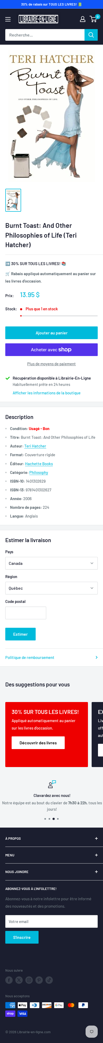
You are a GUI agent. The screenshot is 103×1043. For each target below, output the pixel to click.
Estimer (20, 633)
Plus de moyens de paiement (51, 363)
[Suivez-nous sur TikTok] (49, 980)
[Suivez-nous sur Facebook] (9, 980)
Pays (9, 551)
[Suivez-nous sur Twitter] (19, 980)
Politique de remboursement (29, 657)
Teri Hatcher (35, 446)
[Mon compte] (82, 19)
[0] (93, 19)
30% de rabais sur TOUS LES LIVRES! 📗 (51, 4)
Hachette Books (39, 463)
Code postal (15, 601)
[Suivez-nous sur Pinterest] (39, 980)
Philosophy (38, 472)
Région (11, 576)
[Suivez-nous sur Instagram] (29, 980)
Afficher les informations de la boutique (47, 392)
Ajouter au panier (52, 332)
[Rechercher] (91, 35)
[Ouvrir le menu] (8, 19)
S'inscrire (22, 937)
